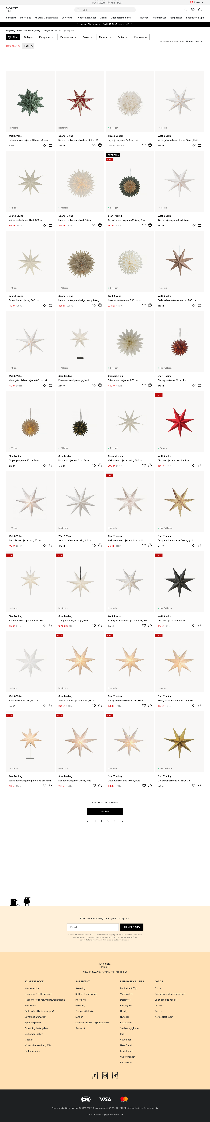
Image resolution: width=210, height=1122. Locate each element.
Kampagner (176, 17)
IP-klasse (139, 37)
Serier (121, 37)
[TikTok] (115, 1075)
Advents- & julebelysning (28, 30)
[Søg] (78, 9)
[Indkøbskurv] (200, 9)
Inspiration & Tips (129, 988)
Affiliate (158, 1005)
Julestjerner (47, 30)
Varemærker (159, 17)
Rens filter (11, 46)
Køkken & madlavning (46, 17)
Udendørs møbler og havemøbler (92, 1022)
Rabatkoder (126, 1062)
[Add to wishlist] (44, 145)
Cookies (29, 1039)
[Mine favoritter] (192, 9)
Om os (158, 988)
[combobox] (197, 2)
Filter (15, 37)
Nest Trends (126, 1045)
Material (103, 37)
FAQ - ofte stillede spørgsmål (39, 1011)
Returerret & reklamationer (38, 994)
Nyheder (144, 17)
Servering (11, 17)
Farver (86, 37)
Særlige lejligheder (129, 1028)
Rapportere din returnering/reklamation (45, 999)
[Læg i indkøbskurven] (50, 145)
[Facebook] (95, 1075)
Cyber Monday (127, 1056)
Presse (158, 1011)
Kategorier (44, 37)
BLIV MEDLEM (98, 2)
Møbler (103, 17)
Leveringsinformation (35, 1017)
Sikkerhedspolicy (34, 1034)
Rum (122, 1034)
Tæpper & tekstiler (86, 17)
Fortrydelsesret (32, 1051)
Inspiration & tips (195, 17)
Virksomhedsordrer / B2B (38, 1045)
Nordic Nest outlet (164, 1017)
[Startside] (12, 9)
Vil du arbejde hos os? (166, 999)
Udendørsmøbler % (121, 17)
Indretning (25, 17)
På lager (28, 37)
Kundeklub (30, 1005)
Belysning (67, 17)
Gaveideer (125, 1039)
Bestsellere (126, 1022)
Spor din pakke (33, 1022)
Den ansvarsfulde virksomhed (170, 994)
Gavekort (80, 1028)
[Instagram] (105, 1075)
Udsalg (123, 1011)
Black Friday (126, 1051)
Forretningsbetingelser (36, 1028)
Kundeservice (32, 988)
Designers (125, 999)
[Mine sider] (185, 9)
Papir (26, 46)
